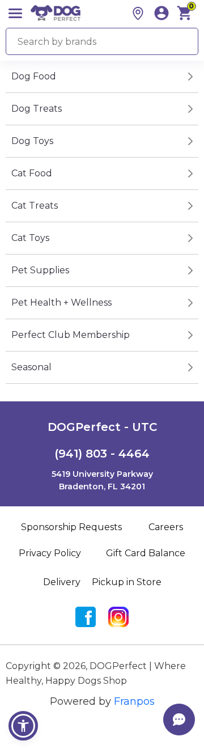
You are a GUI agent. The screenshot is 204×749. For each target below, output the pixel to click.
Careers (165, 527)
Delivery (61, 582)
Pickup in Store (127, 582)
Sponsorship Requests (71, 527)
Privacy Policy (50, 553)
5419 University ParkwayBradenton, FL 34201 (102, 480)
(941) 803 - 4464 (102, 453)
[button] (23, 726)
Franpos (134, 701)
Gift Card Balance (145, 553)
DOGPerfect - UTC (102, 427)
